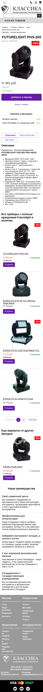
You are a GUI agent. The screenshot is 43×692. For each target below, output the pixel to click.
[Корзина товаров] (40, 2)
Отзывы (26, 616)
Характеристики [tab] (27, 135)
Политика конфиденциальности (32, 673)
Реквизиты (7, 613)
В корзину (9, 265)
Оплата (25, 604)
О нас (4, 604)
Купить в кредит (21, 104)
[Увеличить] (21, 62)
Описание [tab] (10, 135)
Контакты (6, 616)
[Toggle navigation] (4, 2)
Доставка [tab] (9, 140)
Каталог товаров (14, 20)
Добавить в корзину (21, 97)
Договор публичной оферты (10, 673)
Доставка (26, 608)
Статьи (25, 620)
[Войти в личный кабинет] (35, 2)
